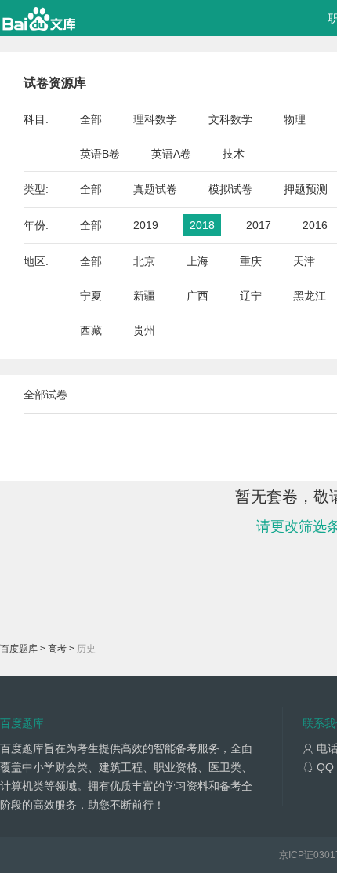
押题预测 (306, 189)
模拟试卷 (230, 189)
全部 (91, 119)
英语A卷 (171, 153)
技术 (234, 153)
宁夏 (91, 295)
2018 (202, 225)
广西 (197, 295)
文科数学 (230, 119)
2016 (315, 225)
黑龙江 (309, 295)
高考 (57, 648)
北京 (144, 261)
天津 (304, 261)
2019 (145, 225)
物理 (295, 119)
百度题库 (19, 648)
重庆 (251, 261)
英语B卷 (100, 153)
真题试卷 (155, 189)
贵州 (144, 330)
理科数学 (155, 119)
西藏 (91, 330)
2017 (258, 225)
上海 (197, 261)
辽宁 (251, 295)
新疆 (144, 295)
